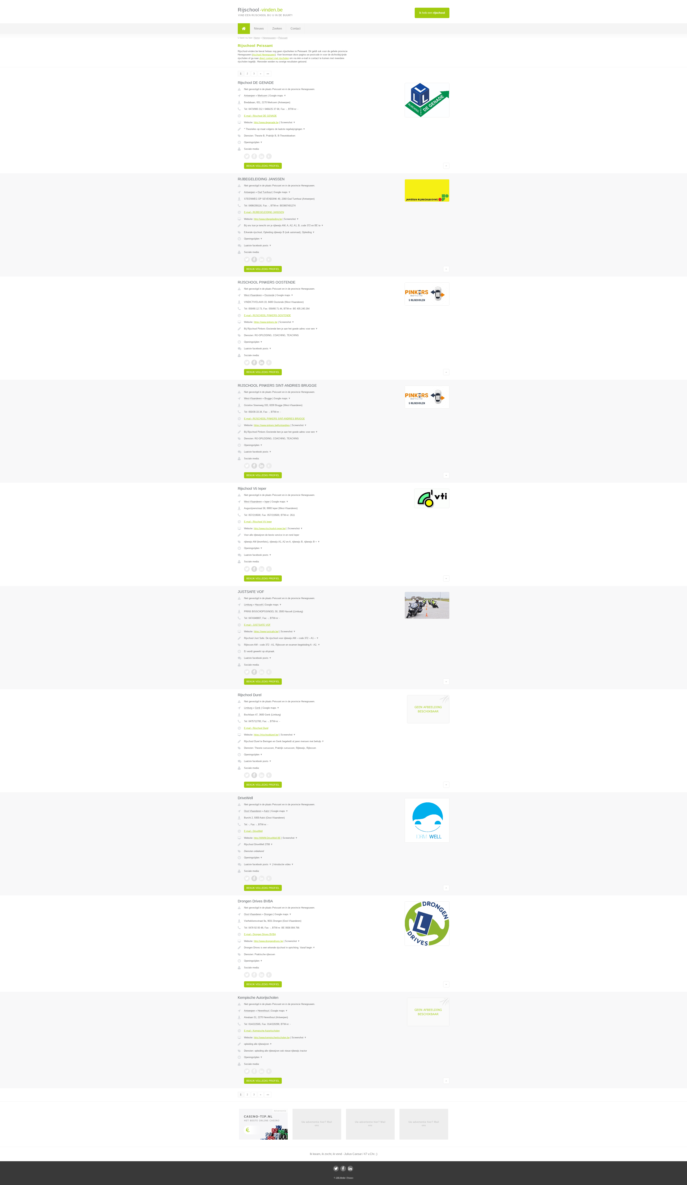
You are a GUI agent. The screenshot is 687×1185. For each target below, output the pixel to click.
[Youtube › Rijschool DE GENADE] (269, 156)
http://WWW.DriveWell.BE (267, 838)
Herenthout (263, 1010)
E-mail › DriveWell (253, 831)
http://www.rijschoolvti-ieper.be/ (270, 528)
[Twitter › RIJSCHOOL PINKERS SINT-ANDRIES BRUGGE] (247, 466)
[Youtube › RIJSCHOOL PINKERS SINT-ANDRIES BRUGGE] (269, 466)
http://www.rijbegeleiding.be (268, 219)
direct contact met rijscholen (274, 58)
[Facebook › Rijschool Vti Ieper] (254, 569)
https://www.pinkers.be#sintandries (272, 425)
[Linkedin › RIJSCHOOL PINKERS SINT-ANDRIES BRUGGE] (261, 466)
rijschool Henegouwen (263, 54)
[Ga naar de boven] (446, 166)
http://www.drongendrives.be (268, 941)
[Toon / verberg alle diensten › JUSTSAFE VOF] (299, 645)
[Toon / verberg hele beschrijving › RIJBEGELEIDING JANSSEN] (299, 225)
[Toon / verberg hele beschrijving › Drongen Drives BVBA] (299, 947)
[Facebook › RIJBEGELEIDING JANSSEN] (254, 259)
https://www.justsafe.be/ (266, 631)
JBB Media (340, 1178)
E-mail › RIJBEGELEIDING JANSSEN (264, 212)
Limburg (248, 604)
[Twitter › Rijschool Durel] (247, 775)
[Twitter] (336, 1168)
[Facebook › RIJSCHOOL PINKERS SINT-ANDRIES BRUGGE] (254, 466)
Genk (257, 708)
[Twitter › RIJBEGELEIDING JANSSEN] (247, 259)
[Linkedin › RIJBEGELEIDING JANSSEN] (261, 259)
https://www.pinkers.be (265, 322)
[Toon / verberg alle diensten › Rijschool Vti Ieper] (299, 542)
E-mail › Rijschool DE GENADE (260, 115)
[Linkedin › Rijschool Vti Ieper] (261, 569)
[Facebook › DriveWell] (254, 878)
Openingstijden (253, 142)
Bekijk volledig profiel (262, 165)
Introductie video (283, 864)
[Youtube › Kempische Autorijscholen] (269, 1071)
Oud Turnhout (265, 192)
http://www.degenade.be (266, 122)
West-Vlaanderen (253, 295)
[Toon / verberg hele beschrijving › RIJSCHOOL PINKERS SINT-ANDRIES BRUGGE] (299, 432)
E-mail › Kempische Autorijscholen (262, 1030)
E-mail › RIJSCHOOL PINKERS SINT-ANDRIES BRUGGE (274, 418)
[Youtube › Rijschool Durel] (269, 775)
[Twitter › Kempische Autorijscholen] (247, 1071)
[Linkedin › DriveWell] (261, 878)
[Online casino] (266, 1125)
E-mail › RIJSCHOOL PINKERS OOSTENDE (267, 315)
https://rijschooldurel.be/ (266, 734)
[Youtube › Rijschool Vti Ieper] (269, 569)
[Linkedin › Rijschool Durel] (261, 775)
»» (268, 73)
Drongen (268, 914)
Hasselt (259, 604)
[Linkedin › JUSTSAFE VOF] (261, 672)
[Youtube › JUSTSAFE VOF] (269, 672)
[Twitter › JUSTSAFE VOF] (247, 672)
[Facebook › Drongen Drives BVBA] (254, 975)
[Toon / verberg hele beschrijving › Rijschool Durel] (299, 741)
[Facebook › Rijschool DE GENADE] (254, 156)
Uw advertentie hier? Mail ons (316, 1124)
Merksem (262, 95)
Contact (295, 28)
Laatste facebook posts (257, 245)
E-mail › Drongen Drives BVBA (260, 934)
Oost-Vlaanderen (252, 811)
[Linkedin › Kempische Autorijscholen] (261, 1071)
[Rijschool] (244, 28)
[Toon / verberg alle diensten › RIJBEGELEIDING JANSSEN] (299, 232)
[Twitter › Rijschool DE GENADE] (247, 156)
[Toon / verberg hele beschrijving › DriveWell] (299, 844)
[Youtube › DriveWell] (269, 878)
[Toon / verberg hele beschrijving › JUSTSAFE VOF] (299, 638)
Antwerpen (249, 95)
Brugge (268, 398)
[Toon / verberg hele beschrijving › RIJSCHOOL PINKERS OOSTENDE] (299, 329)
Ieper (267, 501)
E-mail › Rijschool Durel (256, 728)
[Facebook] (343, 1168)
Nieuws (259, 28)
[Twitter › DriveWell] (247, 878)
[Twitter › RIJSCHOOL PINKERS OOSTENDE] (247, 362)
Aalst (266, 811)
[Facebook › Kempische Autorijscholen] (254, 1071)
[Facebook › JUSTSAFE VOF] (254, 672)
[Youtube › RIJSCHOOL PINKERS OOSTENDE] (269, 362)
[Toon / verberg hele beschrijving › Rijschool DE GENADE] (299, 129)
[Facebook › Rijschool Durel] (254, 775)
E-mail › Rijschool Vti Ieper (258, 521)
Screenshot (288, 122)
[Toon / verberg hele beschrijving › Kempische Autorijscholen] (299, 1044)
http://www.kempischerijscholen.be (272, 1037)
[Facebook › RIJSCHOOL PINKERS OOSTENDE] (254, 362)
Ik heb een (432, 12)
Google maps (277, 95)
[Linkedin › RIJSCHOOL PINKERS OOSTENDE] (261, 362)
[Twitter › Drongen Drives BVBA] (247, 975)
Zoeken (277, 28)
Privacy (350, 1178)
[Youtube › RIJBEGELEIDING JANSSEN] (269, 259)
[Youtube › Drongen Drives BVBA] (269, 975)
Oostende (269, 295)
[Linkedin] (350, 1168)
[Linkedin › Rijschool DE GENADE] (261, 156)
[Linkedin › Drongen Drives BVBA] (261, 975)
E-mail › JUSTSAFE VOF (257, 625)
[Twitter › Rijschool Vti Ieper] (247, 569)
